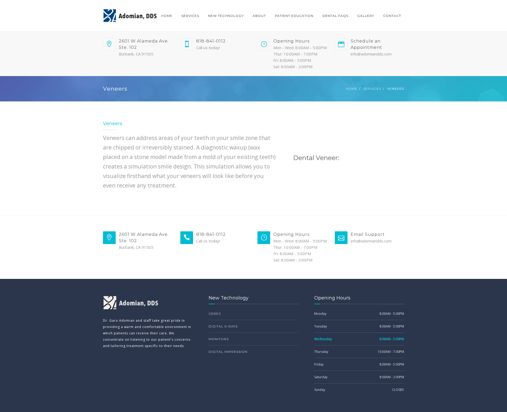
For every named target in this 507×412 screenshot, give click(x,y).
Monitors (219, 339)
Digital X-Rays (223, 326)
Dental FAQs (335, 16)
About (259, 16)
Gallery (365, 16)
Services (190, 16)
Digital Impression (228, 352)
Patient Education (294, 16)
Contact (392, 16)
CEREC (215, 314)
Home (166, 16)
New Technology (226, 16)
